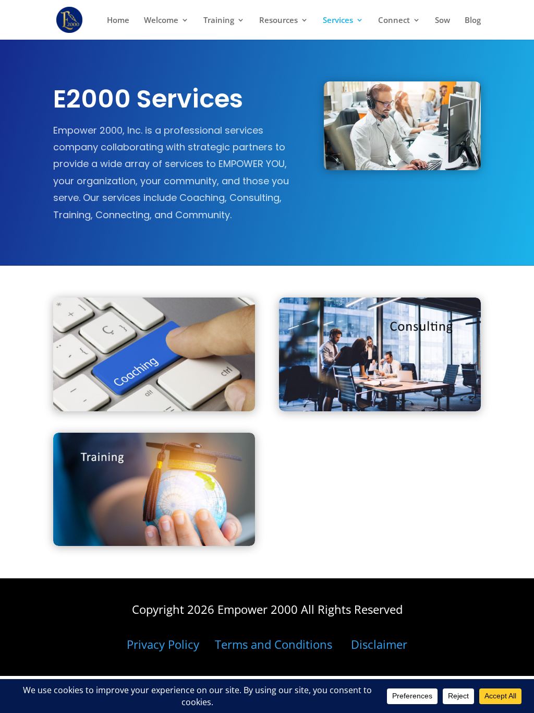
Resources (278, 20)
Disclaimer (379, 644)
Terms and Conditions (273, 644)
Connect (394, 20)
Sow (442, 20)
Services (338, 20)
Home (118, 20)
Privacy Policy (163, 644)
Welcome (161, 20)
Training (218, 20)
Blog (473, 20)
